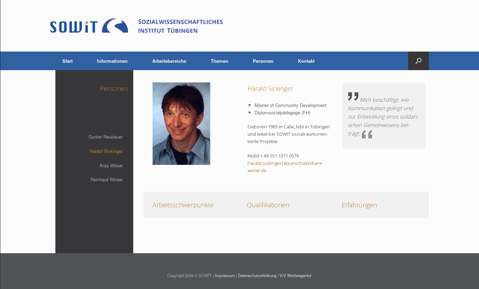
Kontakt (306, 61)
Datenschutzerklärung (257, 275)
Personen (263, 61)
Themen (219, 61)
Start (67, 61)
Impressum (225, 275)
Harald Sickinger (106, 151)
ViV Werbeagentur (295, 275)
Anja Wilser (111, 165)
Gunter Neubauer (105, 136)
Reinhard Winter (106, 179)
